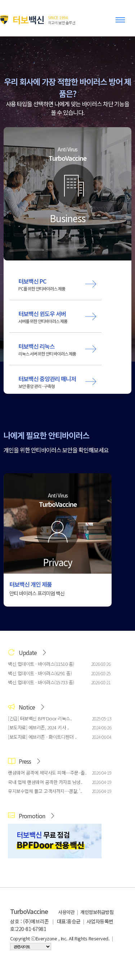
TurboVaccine (29, 911)
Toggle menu (122, 23)
